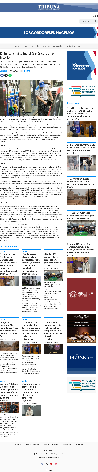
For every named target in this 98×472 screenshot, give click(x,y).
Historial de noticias (32, 444)
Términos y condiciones (51, 444)
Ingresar (80, 444)
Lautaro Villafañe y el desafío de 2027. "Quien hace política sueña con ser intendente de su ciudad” (9, 391)
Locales (25, 46)
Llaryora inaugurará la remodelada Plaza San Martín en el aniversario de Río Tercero (9, 329)
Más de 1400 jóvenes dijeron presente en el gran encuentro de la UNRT (53, 260)
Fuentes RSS (67, 444)
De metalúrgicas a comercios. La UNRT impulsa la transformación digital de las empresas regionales (31, 392)
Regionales (35, 46)
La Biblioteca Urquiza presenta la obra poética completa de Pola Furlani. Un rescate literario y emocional (53, 330)
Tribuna (26, 71)
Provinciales (57, 46)
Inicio (17, 46)
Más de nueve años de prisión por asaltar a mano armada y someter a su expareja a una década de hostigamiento (31, 262)
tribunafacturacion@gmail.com (49, 457)
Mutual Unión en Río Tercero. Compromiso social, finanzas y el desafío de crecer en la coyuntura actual (8, 262)
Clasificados (70, 46)
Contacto (18, 444)
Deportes (46, 46)
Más (79, 46)
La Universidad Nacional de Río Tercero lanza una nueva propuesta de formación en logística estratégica (31, 330)
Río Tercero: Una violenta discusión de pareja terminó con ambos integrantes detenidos (81, 148)
